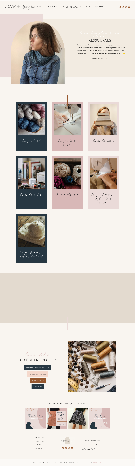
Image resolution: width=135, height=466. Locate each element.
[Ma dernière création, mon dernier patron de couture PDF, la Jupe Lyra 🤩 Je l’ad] (57, 418)
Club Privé (99, 6)
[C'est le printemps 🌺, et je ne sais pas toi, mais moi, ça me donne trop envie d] (78, 418)
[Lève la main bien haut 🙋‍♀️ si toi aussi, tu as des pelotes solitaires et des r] (35, 418)
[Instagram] (126, 7)
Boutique (84, 6)
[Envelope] (129, 7)
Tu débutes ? (53, 6)
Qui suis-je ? (68, 6)
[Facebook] (120, 7)
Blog (39, 6)
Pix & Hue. (97, 462)
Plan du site (72, 7)
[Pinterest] (123, 7)
